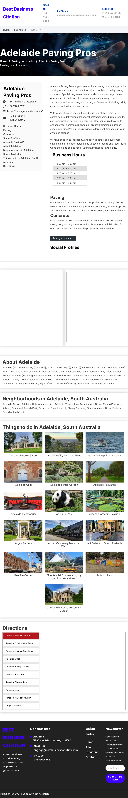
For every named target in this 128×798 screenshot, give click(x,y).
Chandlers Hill (58, 408)
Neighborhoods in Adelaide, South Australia (18, 152)
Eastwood (18, 412)
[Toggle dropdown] (41, 30)
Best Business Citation (18, 12)
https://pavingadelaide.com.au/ (25, 111)
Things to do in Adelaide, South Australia (21, 160)
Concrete (8, 134)
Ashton (6, 408)
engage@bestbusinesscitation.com (56, 750)
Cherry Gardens (76, 408)
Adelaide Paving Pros (15, 142)
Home (6, 30)
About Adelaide (12, 146)
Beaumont (17, 408)
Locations (20, 30)
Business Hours (12, 126)
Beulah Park (30, 408)
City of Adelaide (95, 408)
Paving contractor (23, 61)
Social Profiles (11, 138)
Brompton (44, 408)
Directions (9, 166)
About (90, 747)
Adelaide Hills (29, 404)
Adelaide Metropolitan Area (70, 404)
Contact (91, 757)
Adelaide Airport (11, 404)
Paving (7, 130)
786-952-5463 (43, 759)
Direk (108, 408)
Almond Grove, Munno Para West (104, 404)
